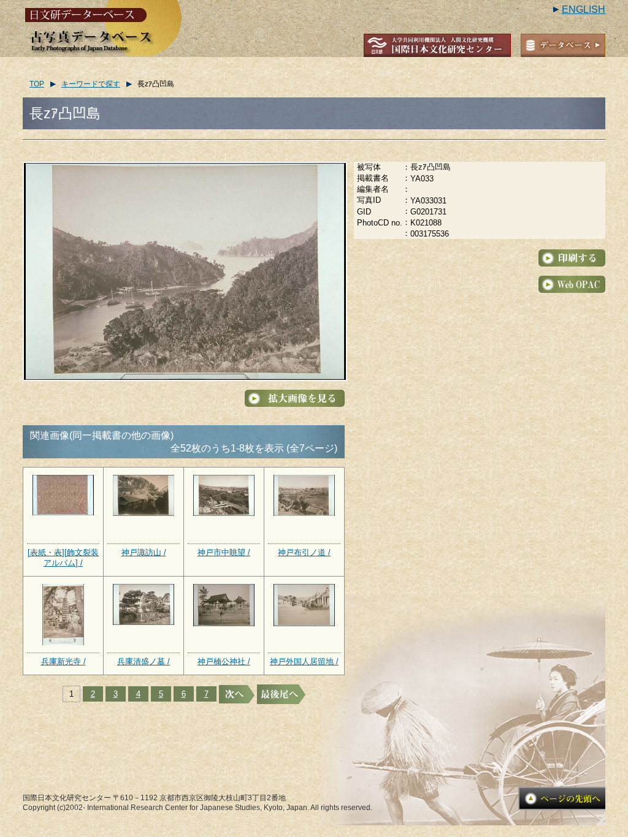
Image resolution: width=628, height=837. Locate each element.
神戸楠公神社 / (223, 661)
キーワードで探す (90, 84)
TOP (36, 84)
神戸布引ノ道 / (304, 552)
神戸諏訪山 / (143, 552)
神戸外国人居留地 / (304, 661)
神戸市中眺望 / (223, 552)
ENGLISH (583, 9)
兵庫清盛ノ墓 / (143, 661)
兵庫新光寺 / (63, 661)
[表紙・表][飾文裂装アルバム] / (63, 557)
